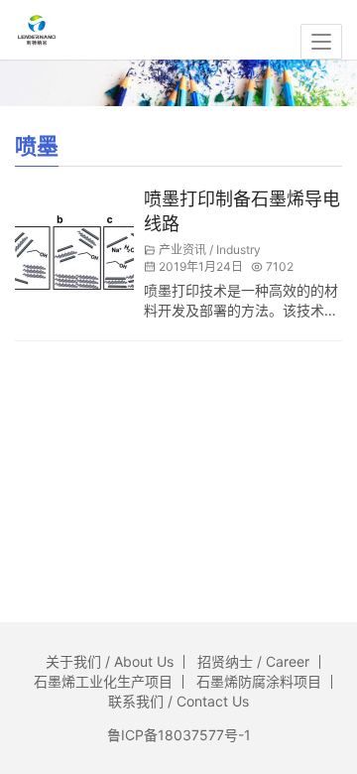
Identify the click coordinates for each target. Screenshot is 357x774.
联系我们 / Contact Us (178, 701)
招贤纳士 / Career (253, 661)
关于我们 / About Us (110, 661)
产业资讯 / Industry (210, 249)
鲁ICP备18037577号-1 (179, 734)
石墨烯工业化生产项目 (103, 681)
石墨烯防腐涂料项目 (258, 681)
